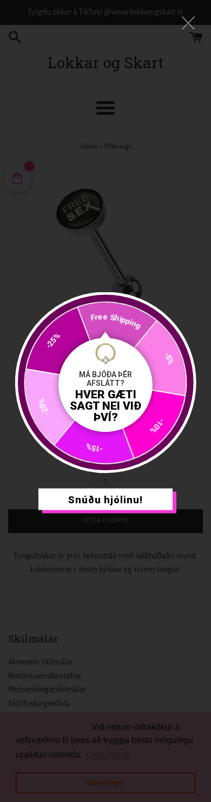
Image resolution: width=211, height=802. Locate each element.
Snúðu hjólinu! (105, 499)
